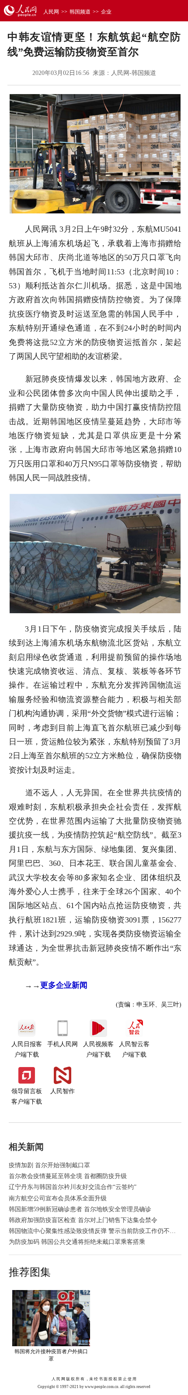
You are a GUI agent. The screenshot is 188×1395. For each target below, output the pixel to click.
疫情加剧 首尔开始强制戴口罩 (49, 1165)
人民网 (51, 12)
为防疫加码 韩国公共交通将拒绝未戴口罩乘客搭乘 (77, 1242)
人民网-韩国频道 (133, 73)
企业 (106, 12)
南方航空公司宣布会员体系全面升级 (58, 1198)
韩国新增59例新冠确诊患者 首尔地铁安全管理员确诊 (80, 1209)
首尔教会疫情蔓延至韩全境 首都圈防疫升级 (68, 1176)
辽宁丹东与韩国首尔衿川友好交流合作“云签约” (72, 1187)
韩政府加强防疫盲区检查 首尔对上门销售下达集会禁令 (83, 1220)
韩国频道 (80, 12)
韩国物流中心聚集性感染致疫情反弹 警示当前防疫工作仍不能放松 (98, 1231)
